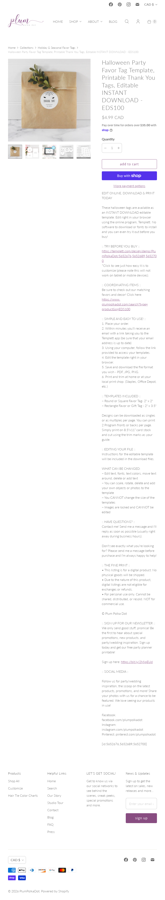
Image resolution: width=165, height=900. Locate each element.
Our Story (54, 795)
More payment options (129, 186)
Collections (26, 47)
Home (11, 47)
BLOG (113, 21)
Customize (15, 788)
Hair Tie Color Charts (23, 795)
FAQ (50, 824)
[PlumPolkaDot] (25, 21)
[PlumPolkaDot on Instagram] (128, 4)
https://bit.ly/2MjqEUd (137, 662)
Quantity (108, 139)
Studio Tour (55, 803)
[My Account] (138, 21)
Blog (50, 817)
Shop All (14, 781)
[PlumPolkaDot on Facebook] (110, 4)
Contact (52, 810)
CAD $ (149, 4)
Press (51, 832)
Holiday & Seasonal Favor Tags (56, 47)
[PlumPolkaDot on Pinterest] (119, 4)
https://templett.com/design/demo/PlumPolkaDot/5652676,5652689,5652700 (129, 256)
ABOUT (93, 21)
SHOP (73, 21)
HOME (58, 21)
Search (52, 788)
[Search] (126, 21)
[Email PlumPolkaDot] (137, 4)
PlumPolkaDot (29, 891)
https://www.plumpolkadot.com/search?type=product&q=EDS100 (125, 304)
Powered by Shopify (55, 891)
